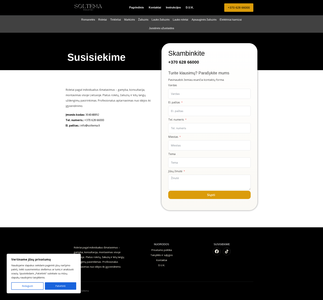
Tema (171, 154)
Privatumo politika (161, 250)
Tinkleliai (115, 19)
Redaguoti (27, 286)
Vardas (172, 85)
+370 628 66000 (239, 7)
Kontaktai (155, 7)
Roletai (102, 19)
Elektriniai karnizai (231, 19)
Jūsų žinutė (175, 171)
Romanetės (88, 19)
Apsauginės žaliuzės (204, 19)
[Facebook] (217, 251)
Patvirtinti (60, 286)
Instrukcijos (173, 7)
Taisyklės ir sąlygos (161, 255)
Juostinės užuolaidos (161, 28)
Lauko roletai (180, 19)
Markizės (129, 19)
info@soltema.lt (83, 125)
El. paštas (174, 102)
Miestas (173, 137)
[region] (44, 273)
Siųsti (211, 195)
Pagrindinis (136, 7)
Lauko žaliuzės (161, 19)
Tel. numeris (176, 119)
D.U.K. (190, 7)
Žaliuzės (143, 19)
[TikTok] (227, 251)
